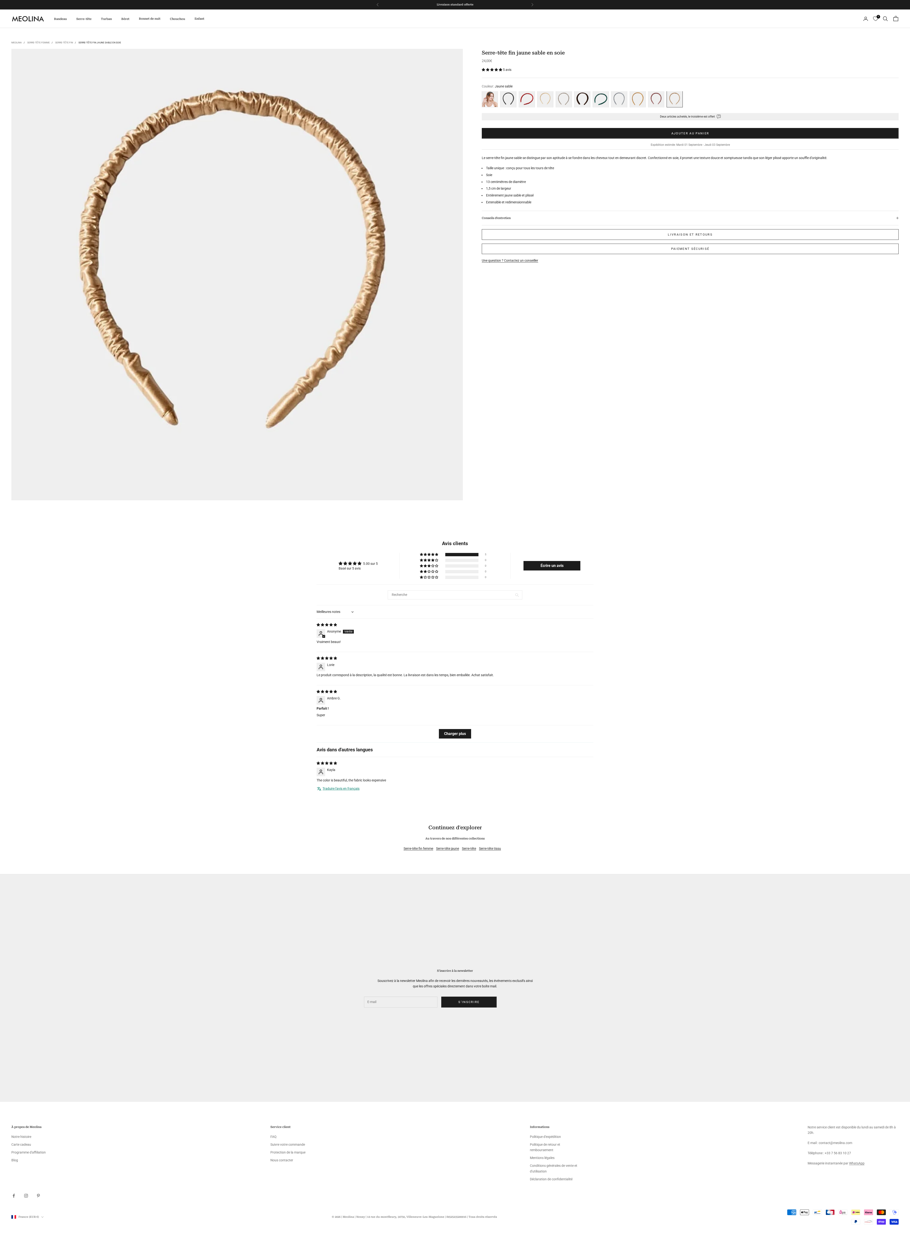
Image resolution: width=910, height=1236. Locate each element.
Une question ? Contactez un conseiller (510, 260)
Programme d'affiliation (28, 1152)
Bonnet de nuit (149, 18)
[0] (875, 19)
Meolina (16, 42)
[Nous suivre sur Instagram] (26, 1195)
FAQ (273, 1137)
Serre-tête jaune (447, 848)
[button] (492, 70)
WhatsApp (856, 1163)
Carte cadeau (21, 1144)
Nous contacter (281, 1160)
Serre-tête (83, 19)
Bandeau (60, 19)
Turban (106, 19)
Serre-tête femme (38, 42)
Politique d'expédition (545, 1137)
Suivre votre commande (287, 1144)
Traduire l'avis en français (341, 788)
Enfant (199, 18)
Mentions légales (542, 1158)
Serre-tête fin (64, 42)
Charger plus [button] (455, 733)
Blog (14, 1160)
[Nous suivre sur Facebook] (13, 1195)
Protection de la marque (287, 1152)
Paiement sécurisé (690, 249)
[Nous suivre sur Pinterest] (38, 1195)
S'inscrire (468, 1002)
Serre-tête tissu (490, 848)
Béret (125, 19)
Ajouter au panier (690, 133)
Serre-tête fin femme (418, 848)
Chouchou (177, 19)
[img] (327, 625)
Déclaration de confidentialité (551, 1179)
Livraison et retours (690, 234)
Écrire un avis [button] (552, 565)
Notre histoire (21, 1137)
